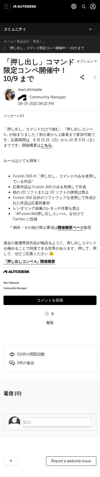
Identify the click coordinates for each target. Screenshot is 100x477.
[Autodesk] (25, 6)
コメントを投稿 (50, 300)
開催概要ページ (71, 227)
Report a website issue (71, 461)
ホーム (8, 41)
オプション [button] (85, 61)
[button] (94, 77)
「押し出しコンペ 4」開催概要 (29, 261)
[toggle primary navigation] (8, 7)
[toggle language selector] (74, 6)
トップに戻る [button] (11, 460)
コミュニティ (15, 29)
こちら (46, 145)
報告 (50, 322)
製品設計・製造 (28, 41)
